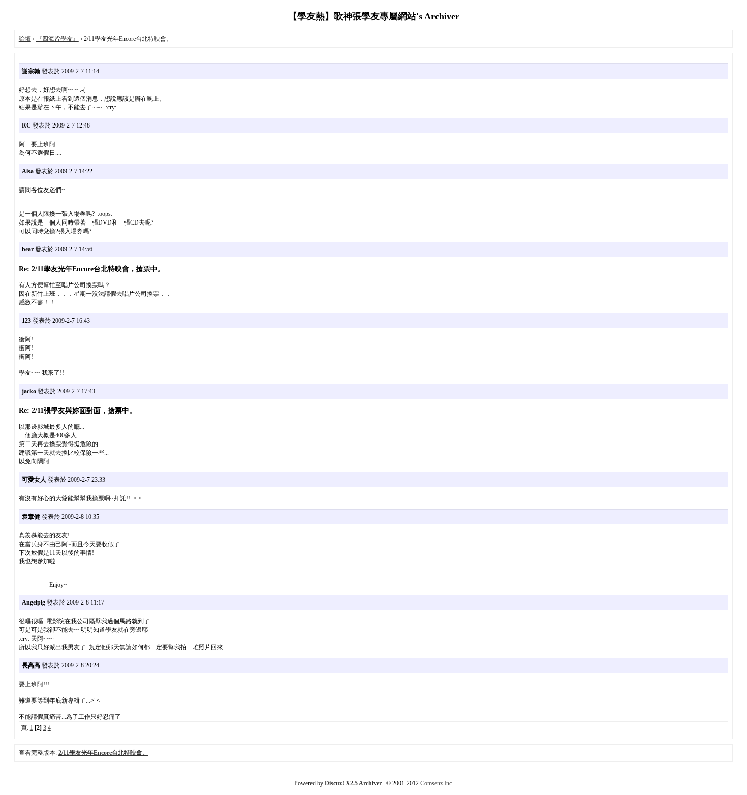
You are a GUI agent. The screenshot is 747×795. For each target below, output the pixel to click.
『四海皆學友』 (57, 38)
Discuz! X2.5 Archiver (353, 783)
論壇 (25, 38)
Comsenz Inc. (436, 783)
